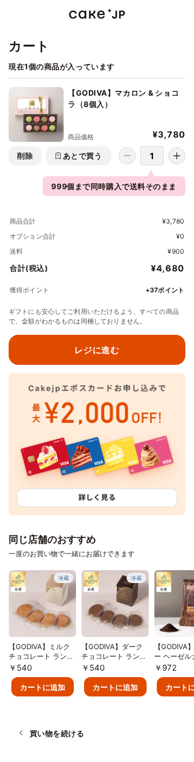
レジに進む (96, 349)
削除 (25, 155)
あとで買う (82, 155)
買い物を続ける (57, 733)
